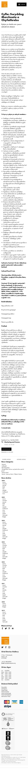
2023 (3, 542)
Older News (6, 459)
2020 (3, 602)
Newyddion (4, 687)
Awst (3, 493)
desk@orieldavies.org (10, 663)
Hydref (4, 513)
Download (5, 449)
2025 (3, 497)
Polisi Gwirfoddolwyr (6, 695)
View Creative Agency (16, 762)
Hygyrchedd (4, 690)
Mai (3, 488)
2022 (3, 562)
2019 (3, 610)
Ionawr (4, 482)
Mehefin (4, 490)
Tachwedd (4, 515)
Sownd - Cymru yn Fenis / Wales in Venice (12, 474)
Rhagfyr (4, 517)
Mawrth (4, 485)
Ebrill (3, 487)
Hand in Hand (5, 472)
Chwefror (4, 484)
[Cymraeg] (4, 4)
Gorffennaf (5, 492)
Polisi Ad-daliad (5, 691)
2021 (3, 583)
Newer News (21, 459)
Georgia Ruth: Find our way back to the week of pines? (12, 470)
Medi (3, 512)
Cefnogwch (4, 688)
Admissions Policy (5, 696)
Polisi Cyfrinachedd (6, 693)
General (4, 464)
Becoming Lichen (6, 467)
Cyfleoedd (4, 466)
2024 (3, 520)
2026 (3, 480)
